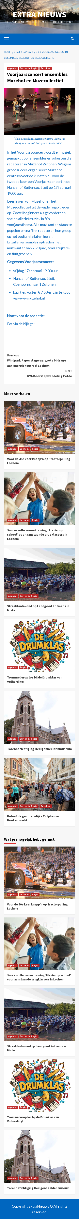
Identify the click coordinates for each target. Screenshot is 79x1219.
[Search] (72, 38)
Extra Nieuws (39, 14)
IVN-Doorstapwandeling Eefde (49, 373)
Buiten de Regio (28, 68)
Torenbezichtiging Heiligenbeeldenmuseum (39, 749)
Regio (35, 448)
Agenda (12, 68)
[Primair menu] (8, 39)
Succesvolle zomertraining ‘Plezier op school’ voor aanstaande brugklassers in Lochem (37, 534)
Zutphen (45, 68)
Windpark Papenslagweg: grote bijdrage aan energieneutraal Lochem (36, 360)
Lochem (24, 448)
